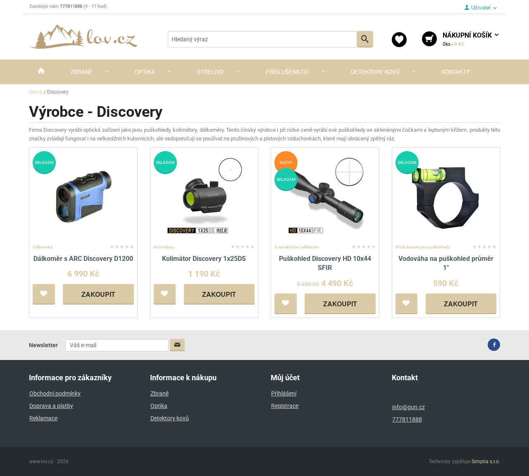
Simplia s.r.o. (486, 461)
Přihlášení (283, 393)
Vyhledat (365, 39)
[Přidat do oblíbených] (44, 294)
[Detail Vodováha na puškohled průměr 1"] (445, 196)
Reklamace (43, 418)
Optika (145, 72)
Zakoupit (98, 294)
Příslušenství (287, 72)
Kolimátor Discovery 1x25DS (204, 259)
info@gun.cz (408, 407)
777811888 (407, 419)
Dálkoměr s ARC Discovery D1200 (83, 259)
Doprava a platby (51, 406)
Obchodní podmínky (55, 393)
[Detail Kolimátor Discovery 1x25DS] (204, 196)
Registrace (284, 406)
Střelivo (210, 72)
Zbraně (82, 72)
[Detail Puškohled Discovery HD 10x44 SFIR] (325, 196)
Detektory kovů (375, 72)
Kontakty (455, 72)
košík (468, 39)
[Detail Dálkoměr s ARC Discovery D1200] (83, 196)
